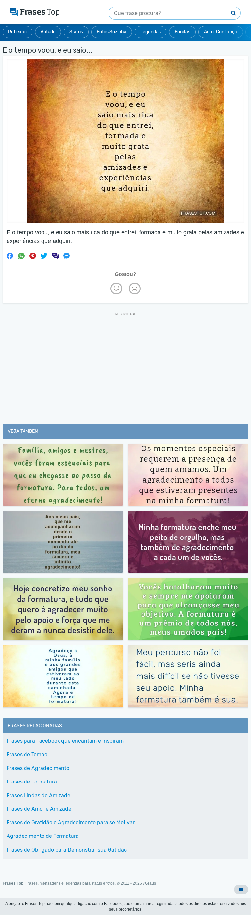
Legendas (150, 32)
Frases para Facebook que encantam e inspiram (65, 741)
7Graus (149, 883)
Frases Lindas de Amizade (38, 795)
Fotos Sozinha (111, 32)
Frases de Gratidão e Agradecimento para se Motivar (71, 822)
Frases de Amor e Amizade (39, 809)
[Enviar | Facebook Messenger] (67, 256)
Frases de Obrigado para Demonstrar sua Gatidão (67, 850)
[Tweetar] (44, 256)
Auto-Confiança (220, 32)
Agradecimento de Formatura (43, 836)
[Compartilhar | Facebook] (10, 256)
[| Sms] (55, 256)
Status (76, 32)
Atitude (48, 32)
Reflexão (17, 32)
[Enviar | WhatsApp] (21, 256)
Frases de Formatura (32, 782)
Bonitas (182, 32)
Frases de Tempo (27, 754)
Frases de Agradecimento (38, 768)
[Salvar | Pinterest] (33, 256)
